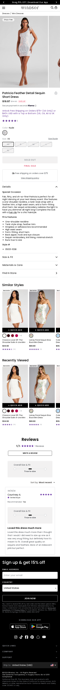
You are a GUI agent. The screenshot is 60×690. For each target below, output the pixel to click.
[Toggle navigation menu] (3, 7)
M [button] (33, 144)
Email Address (10, 569)
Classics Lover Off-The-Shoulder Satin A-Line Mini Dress (13, 341)
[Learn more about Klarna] (35, 106)
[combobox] (43, 482)
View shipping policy (30, 178)
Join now (30, 598)
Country (7, 582)
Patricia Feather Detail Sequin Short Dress (23, 95)
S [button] (20, 144)
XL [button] (8, 150)
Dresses (6, 13)
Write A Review (30, 453)
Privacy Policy (19, 610)
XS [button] (8, 144)
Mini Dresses (18, 13)
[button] (4, 335)
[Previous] (3, 2)
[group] (24, 52)
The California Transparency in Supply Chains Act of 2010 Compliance (26, 676)
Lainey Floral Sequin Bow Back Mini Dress (40, 341)
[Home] (30, 8)
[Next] (56, 2)
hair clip (13, 212)
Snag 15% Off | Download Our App (30, 2)
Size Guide (53, 139)
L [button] (46, 144)
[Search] (52, 7)
